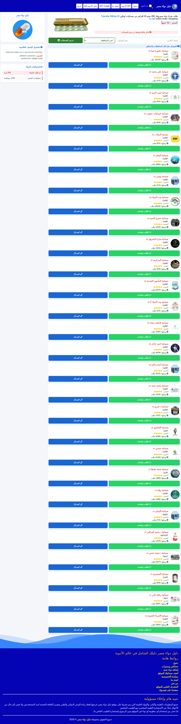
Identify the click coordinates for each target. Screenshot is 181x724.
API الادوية (126, 6)
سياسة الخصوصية (169, 676)
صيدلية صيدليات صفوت (156, 113)
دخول (135, 6)
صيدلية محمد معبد (158, 385)
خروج (79, 6)
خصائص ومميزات (170, 666)
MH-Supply (104, 6)
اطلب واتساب (143, 65)
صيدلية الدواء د (160, 134)
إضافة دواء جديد (170, 670)
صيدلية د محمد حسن (157, 553)
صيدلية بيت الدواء (158, 197)
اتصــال (77, 65)
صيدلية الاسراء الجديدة (156, 616)
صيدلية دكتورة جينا (158, 51)
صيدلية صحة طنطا (158, 469)
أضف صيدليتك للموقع (168, 673)
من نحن (174, 683)
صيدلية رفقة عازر (158, 595)
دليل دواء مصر (84, 719)
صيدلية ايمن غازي (158, 92)
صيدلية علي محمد (158, 71)
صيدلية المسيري (159, 574)
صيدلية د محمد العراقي (156, 532)
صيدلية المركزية (159, 260)
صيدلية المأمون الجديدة (156, 281)
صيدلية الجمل (160, 155)
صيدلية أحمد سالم (158, 364)
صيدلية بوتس (161, 176)
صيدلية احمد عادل (158, 344)
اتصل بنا (115, 6)
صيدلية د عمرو (160, 406)
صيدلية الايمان (160, 511)
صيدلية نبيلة (161, 490)
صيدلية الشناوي (159, 427)
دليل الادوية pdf (90, 6)
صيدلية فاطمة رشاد (157, 323)
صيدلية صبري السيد (157, 218)
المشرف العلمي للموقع (167, 687)
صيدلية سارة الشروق (157, 239)
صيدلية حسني (160, 448)
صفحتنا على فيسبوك (168, 690)
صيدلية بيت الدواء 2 (158, 302)
